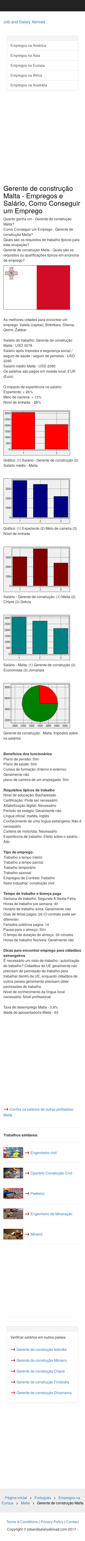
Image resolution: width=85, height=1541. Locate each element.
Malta (25, 1502)
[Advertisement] (42, 137)
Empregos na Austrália (28, 85)
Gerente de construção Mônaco (42, 1360)
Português (42, 1497)
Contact (72, 1521)
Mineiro (37, 1234)
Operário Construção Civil (51, 1173)
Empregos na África (26, 75)
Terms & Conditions (22, 1521)
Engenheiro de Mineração (51, 1213)
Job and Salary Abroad (24, 21)
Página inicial (16, 1497)
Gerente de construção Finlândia (43, 1382)
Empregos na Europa (27, 65)
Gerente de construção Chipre (41, 1371)
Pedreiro (37, 1193)
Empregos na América (28, 45)
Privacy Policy (52, 1521)
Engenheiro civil (44, 1152)
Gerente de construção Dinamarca (44, 1392)
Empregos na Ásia (25, 55)
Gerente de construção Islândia (42, 1349)
